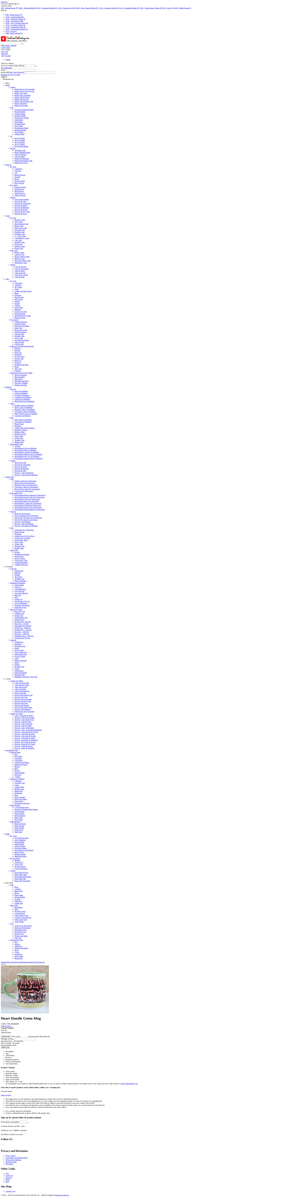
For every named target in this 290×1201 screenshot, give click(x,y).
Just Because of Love (22, 601)
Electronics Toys (20, 932)
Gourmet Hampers (21, 563)
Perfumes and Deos (21, 365)
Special (12, 148)
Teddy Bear (18, 308)
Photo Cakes (19, 226)
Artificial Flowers (20, 322)
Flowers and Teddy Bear (23, 707)
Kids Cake (14, 250)
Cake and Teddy (20, 689)
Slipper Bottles (19, 897)
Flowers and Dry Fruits (22, 701)
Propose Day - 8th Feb (22, 622)
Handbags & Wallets (21, 554)
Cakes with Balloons (21, 691)
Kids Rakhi (18, 122)
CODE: (3, 1024)
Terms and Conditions (13, 1160)
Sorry (16, 597)
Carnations (18, 169)
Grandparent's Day (21, 618)
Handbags (18, 354)
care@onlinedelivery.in (129, 1084)
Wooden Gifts (19, 336)
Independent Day (20, 654)
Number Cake (19, 242)
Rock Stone (18, 820)
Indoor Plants (19, 844)
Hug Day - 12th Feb (21, 632)
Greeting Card (19, 783)
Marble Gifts (19, 442)
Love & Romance (20, 869)
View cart (4, 52)
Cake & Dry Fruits (21, 275)
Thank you (18, 599)
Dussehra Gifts (19, 646)
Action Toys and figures (23, 926)
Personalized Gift (16, 493)
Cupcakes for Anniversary (23, 491)
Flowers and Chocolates (23, 699)
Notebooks (18, 793)
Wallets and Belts (20, 385)
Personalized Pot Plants (22, 877)
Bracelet (17, 348)
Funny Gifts (18, 436)
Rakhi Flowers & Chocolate (24, 89)
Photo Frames (19, 532)
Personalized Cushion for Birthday (26, 452)
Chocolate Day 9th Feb (22, 626)
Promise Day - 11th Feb (22, 630)
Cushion (17, 889)
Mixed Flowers (19, 175)
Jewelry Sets (18, 359)
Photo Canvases (20, 824)
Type (12, 108)
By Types (13, 836)
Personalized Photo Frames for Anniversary (30, 495)
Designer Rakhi (20, 116)
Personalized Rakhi (21, 128)
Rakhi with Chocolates (22, 95)
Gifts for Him (19, 342)
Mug (16, 769)
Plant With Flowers (21, 873)
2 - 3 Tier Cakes (20, 236)
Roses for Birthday (21, 391)
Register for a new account (10, 75)
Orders (7, 60)
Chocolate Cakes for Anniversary (26, 487)
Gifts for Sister (19, 157)
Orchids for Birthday (21, 395)
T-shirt (16, 952)
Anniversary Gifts (20, 561)
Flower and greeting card (23, 695)
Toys (11, 924)
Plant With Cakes (20, 875)
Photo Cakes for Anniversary (24, 483)
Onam (16, 663)
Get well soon (19, 591)
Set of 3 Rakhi (19, 140)
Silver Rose (18, 299)
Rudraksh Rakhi (20, 130)
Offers (7, 1180)
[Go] (36, 66)
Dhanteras (18, 644)
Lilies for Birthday (21, 393)
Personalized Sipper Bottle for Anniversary (29, 510)
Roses (16, 179)
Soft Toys (17, 775)
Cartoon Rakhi (19, 114)
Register (9, 68)
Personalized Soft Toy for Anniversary (28, 507)
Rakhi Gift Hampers (21, 159)
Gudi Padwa (18, 671)
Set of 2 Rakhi (19, 138)
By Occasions (15, 858)
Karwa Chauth (19, 656)
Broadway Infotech (62, 1195)
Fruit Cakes (18, 222)
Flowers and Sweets (21, 705)
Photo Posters (19, 826)
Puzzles (17, 771)
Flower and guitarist (21, 199)
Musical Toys (19, 934)
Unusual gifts (19, 334)
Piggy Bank (18, 801)
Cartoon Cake (19, 254)
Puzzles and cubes (21, 936)
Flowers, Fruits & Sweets (23, 746)
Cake (12, 479)
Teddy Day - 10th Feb (22, 628)
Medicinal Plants (20, 856)
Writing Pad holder (21, 948)
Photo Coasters (19, 797)
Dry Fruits (18, 287)
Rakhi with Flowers (21, 99)
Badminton (18, 907)
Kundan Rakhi (19, 124)
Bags (16, 887)
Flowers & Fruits (20, 214)
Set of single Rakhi (21, 146)
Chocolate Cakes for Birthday (25, 412)
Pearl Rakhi (18, 126)
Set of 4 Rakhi (19, 142)
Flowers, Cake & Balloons (24, 473)
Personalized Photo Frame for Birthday (28, 454)
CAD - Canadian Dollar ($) (108, 8)
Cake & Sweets (20, 273)
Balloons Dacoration (21, 326)
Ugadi (16, 669)
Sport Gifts (14, 905)
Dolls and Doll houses (22, 928)
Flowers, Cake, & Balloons (24, 728)
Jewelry (17, 552)
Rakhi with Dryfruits (21, 97)
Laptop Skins (19, 787)
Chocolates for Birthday (23, 422)
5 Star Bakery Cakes (21, 238)
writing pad (18, 903)
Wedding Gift (19, 579)
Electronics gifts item (21, 803)
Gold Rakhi (18, 120)
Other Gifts (14, 550)
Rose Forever (19, 183)
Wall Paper (18, 832)
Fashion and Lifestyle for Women (22, 346)
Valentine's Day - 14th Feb (24, 636)
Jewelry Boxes (19, 558)
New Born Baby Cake (22, 261)
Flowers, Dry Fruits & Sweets (25, 742)
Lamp (16, 785)
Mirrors (17, 767)
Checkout (4, 54)
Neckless (17, 363)
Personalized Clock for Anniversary (27, 499)
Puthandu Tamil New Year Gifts (25, 677)
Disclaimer (9, 1164)
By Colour (14, 185)
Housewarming (19, 867)
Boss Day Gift (19, 612)
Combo (12, 87)
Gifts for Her (19, 344)
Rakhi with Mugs (20, 104)
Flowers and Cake (21, 697)
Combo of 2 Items (16, 681)
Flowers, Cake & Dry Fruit (24, 720)
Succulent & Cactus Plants (23, 850)
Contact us (9, 1176)
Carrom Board (19, 913)
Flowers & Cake (20, 201)
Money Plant (19, 852)
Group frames (19, 811)
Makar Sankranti (20, 660)
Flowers (8, 165)
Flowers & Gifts (20, 471)
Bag (15, 754)
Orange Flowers (20, 187)
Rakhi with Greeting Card (23, 101)
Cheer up (17, 587)
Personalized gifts (16, 444)
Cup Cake (18, 240)
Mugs (16, 293)
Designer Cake (19, 234)
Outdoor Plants (19, 846)
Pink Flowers (19, 189)
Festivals (13, 640)
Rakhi (7, 85)
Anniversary (9, 477)
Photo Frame (19, 297)
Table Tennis (19, 922)
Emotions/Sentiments (17, 583)
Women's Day (19, 620)
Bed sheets (18, 756)
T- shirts (17, 899)
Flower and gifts (20, 693)
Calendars (18, 781)
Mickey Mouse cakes (22, 257)
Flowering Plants (20, 848)
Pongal (16, 665)
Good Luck (18, 864)
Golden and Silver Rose (23, 291)
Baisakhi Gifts (19, 675)
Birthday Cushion (20, 430)
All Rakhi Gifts (19, 150)
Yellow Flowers (20, 195)
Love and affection (21, 593)
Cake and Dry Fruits (21, 685)
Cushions (17, 285)
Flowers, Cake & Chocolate (24, 718)
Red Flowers (19, 191)
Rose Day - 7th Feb (21, 624)
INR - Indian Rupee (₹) (9, 8)
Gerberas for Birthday (22, 399)
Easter (16, 648)
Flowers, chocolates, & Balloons (26, 740)
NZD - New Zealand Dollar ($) (87, 8)
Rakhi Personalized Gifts (23, 161)
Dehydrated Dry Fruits (22, 316)
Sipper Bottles (19, 773)
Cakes (7, 216)
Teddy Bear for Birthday (23, 420)
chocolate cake (19, 230)
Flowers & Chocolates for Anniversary (28, 518)
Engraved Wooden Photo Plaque (26, 809)
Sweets (17, 303)
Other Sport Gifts (20, 920)
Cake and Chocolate (21, 683)
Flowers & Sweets (21, 210)
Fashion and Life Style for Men (21, 373)
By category (14, 320)
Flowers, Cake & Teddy (23, 726)
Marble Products (20, 332)
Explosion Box (19, 314)
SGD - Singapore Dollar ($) (47, 8)
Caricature (18, 758)
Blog (7, 1182)
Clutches (17, 371)
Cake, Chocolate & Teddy (23, 716)
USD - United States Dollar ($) (150, 8)
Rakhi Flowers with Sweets (24, 91)
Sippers (17, 301)
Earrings (17, 350)
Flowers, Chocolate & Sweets (25, 736)
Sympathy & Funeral (21, 605)
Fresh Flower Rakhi (21, 118)
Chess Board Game (21, 916)
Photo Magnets (19, 816)
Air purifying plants (21, 838)
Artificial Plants (20, 324)
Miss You (17, 595)
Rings (16, 367)
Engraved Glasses (20, 765)
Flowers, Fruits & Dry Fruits (24, 744)
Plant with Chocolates (22, 881)
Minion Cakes (19, 259)
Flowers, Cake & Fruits (22, 722)
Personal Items (15, 752)
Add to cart (5, 1047)
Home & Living (20, 434)
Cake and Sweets (20, 687)
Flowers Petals (19, 181)
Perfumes (17, 295)
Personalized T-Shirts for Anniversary (27, 505)
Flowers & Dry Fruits (22, 212)
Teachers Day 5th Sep (22, 638)
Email (3, 70)
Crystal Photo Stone (21, 807)
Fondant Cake (19, 232)
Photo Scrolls (19, 828)
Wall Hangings (15, 822)
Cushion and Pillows (21, 762)
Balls (16, 909)
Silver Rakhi (18, 132)
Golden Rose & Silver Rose (24, 428)
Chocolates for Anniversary (24, 530)
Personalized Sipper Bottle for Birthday (28, 458)
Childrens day (19, 614)
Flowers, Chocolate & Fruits (24, 734)
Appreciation (19, 585)
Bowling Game (19, 911)
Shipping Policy (11, 1162)
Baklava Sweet (19, 318)
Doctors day (18, 616)
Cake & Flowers (20, 267)
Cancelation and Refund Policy (16, 1158)
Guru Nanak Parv (20, 652)
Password (4, 72)
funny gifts (18, 328)
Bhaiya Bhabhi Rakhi (22, 152)
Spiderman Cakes (20, 263)
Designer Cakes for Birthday (24, 410)
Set (11, 136)
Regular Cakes (19, 220)
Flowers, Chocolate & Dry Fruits (26, 732)
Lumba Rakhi (19, 134)
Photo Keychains (20, 799)
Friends (17, 575)
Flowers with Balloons (22, 522)
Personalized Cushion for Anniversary (28, 503)
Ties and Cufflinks (21, 383)
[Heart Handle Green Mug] (25, 1013)
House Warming (20, 581)
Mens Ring (18, 379)
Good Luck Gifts (20, 312)
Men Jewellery (19, 377)
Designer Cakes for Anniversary (25, 485)
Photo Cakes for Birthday (23, 407)
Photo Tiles (18, 818)
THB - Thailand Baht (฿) (27, 8)
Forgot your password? (16, 72)
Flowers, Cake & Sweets (23, 724)
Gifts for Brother (20, 155)
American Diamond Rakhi (23, 110)
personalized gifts (11, 750)
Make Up (17, 361)
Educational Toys (20, 930)
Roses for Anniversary (22, 514)
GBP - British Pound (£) (182, 8)
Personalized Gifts (16, 940)
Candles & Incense (21, 565)
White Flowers (19, 193)
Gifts (7, 279)
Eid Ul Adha (19, 650)
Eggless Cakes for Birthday (24, 405)
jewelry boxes (19, 356)
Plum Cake (18, 244)
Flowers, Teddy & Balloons (24, 748)
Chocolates (18, 283)
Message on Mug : (8, 1039)
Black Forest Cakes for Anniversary (27, 489)
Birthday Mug (19, 432)
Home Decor (19, 556)
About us (8, 1178)
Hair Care (18, 352)
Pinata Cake (18, 248)
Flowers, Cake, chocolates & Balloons (28, 730)
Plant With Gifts (20, 879)
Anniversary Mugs (21, 540)
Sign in (3, 68)
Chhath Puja (18, 642)
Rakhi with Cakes (20, 93)
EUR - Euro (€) (167, 8)
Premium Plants (20, 854)
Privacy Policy (10, 1156)
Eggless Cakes (19, 246)
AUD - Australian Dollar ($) (129, 8)
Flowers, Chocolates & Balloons (26, 475)
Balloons (17, 310)
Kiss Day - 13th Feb (21, 634)
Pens (16, 795)
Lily (15, 173)
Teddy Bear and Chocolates (24, 711)
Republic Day (19, 667)
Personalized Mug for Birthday (25, 450)
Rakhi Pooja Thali (21, 163)
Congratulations (20, 589)
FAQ (7, 1173)
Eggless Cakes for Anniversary (25, 481)
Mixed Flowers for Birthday (24, 401)
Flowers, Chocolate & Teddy (24, 738)
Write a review (6, 1026)
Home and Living (20, 330)
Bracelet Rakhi (19, 112)
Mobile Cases (19, 789)
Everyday (13, 569)
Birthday (8, 387)
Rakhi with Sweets (21, 106)
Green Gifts (18, 338)
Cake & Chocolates (21, 269)
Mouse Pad (18, 791)
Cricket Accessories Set (22, 918)
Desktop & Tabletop (17, 779)
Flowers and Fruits (21, 703)
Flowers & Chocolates (22, 203)
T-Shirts (17, 305)
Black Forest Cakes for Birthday (26, 414)
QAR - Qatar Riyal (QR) (66, 8)
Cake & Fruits (19, 277)
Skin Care (18, 369)
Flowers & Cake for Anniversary (26, 520)
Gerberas (17, 171)
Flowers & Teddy (20, 206)
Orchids (17, 177)
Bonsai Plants (19, 842)
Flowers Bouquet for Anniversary (26, 516)
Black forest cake (20, 228)
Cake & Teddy (19, 271)
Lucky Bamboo (20, 840)
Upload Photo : (6, 1032)
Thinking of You (20, 607)
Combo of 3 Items (16, 714)
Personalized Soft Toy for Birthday (26, 456)
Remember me (8, 79)
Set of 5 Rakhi (19, 144)
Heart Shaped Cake (21, 224)
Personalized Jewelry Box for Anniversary (29, 497)
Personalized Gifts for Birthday (25, 448)
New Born (18, 577)
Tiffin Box (18, 901)
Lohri (16, 658)
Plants (7, 834)
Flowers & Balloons (21, 208)
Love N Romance (20, 603)
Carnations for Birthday (22, 397)
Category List (10, 1191)
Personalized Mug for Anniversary (26, 501)
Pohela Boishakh (20, 673)
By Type (13, 167)
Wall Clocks (18, 830)
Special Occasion (16, 609)
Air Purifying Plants (21, 340)
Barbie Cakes (19, 252)
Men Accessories (20, 375)
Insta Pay (4, 2)
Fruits (16, 289)
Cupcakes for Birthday (22, 416)
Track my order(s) (7, 66)
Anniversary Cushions (22, 538)
